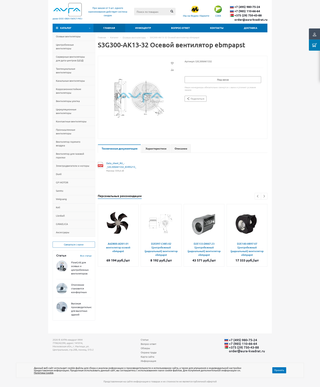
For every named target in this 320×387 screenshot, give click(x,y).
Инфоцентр (143, 27)
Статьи (145, 339)
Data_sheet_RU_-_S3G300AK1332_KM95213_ (121, 165)
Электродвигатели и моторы (72, 165)
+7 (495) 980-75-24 (247, 7)
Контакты (217, 27)
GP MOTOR (62, 182)
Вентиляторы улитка (68, 101)
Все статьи (85, 255)
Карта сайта (147, 356)
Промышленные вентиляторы (65, 131)
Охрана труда (148, 352)
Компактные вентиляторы (71, 121)
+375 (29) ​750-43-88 (248, 15)
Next (264, 196)
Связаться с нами (74, 244)
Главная (109, 27)
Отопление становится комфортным (79, 288)
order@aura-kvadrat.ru (250, 19)
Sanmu (59, 190)
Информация (148, 360)
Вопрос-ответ (180, 27)
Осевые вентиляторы (68, 36)
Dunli (58, 174)
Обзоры (145, 348)
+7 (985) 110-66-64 (247, 11)
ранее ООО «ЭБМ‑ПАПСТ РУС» (67, 18)
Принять (279, 370)
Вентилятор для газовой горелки (70, 155)
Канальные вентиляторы (70, 80)
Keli (58, 207)
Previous (258, 196)
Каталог (65, 27)
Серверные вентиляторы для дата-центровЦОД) (70, 58)
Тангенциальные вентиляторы (65, 70)
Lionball (60, 215)
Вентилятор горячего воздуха (68, 143)
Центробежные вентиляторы (65, 46)
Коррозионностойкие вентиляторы (68, 90)
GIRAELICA (62, 223)
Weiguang (61, 199)
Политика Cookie (43, 372)
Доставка (250, 27)
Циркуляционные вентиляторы (66, 111)
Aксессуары (62, 232)
